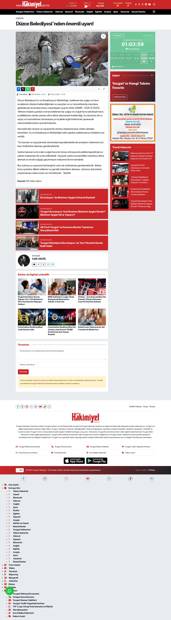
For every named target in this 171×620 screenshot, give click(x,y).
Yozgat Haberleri (25, 12)
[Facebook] (39, 264)
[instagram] (66, 479)
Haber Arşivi (130, 453)
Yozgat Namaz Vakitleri (99, 447)
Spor (115, 12)
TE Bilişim (151, 470)
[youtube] (88, 479)
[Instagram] (48, 264)
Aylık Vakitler (118, 67)
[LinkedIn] (36, 407)
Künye (145, 407)
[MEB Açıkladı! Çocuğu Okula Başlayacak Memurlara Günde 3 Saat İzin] (62, 287)
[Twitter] (43, 264)
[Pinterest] (27, 407)
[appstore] (74, 461)
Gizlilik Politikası (135, 407)
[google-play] (97, 461)
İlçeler (16, 510)
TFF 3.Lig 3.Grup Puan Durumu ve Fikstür (33, 607)
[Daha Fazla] (33, 89)
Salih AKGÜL (23, 94)
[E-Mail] (34, 264)
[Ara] (154, 4)
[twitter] (45, 479)
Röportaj (13, 574)
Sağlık (89, 12)
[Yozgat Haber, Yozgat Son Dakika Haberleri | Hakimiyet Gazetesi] (32, 5)
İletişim (152, 407)
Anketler (13, 581)
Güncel (59, 12)
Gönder (23, 372)
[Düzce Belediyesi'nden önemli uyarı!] (62, 59)
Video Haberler (44, 12)
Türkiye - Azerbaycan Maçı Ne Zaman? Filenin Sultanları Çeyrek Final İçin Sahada (92, 299)
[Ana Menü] (154, 12)
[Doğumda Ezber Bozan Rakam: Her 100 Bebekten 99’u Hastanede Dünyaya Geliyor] (32, 287)
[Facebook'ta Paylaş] (18, 89)
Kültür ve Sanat (21, 523)
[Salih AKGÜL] (24, 260)
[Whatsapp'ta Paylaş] (28, 89)
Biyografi (13, 578)
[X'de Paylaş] (23, 89)
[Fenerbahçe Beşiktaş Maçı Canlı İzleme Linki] (32, 317)
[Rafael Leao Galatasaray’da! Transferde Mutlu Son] (92, 317)
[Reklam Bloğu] (132, 123)
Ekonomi (79, 12)
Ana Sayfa (14, 485)
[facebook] (23, 479)
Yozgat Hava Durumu (63, 447)
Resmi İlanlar (139, 12)
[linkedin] (152, 479)
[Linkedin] (53, 264)
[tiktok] (130, 479)
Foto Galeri (14, 565)
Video (12, 568)
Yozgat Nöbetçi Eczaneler (29, 447)
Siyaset (69, 12)
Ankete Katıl (120, 97)
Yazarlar (125, 12)
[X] (22, 407)
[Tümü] (152, 76)
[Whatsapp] (49, 407)
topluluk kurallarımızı (40, 380)
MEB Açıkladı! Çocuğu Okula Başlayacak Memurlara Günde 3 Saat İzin (61, 299)
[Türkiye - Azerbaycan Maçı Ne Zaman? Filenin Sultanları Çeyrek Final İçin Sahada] (92, 287)
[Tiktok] (45, 407)
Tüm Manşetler (60, 453)
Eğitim (98, 12)
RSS (21, 470)
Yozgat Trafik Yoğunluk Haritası (137, 447)
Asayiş (107, 12)
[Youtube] (40, 407)
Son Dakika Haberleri (97, 453)
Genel (16, 494)
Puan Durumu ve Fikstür (28, 453)
